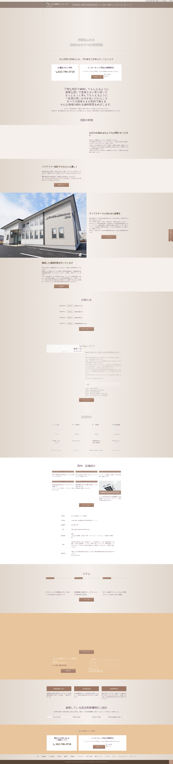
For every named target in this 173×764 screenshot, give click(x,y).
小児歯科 (87, 5)
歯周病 (91, 5)
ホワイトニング (50, 578)
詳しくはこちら (86, 400)
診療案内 (77, 5)
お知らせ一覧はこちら (86, 329)
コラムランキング (122, 756)
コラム (123, 5)
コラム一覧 (86, 599)
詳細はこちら (61, 185)
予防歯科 (95, 5)
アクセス (119, 5)
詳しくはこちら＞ (75, 555)
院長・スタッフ (113, 5)
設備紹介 (61, 286)
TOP (73, 5)
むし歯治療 (82, 5)
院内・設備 (106, 5)
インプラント (100, 5)
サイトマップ (128, 5)
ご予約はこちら (97, 77)
